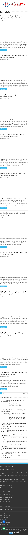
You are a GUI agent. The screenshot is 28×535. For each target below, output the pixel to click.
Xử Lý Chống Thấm (5, 515)
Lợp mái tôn (3, 20)
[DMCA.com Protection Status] (14, 532)
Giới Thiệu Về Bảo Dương (6, 494)
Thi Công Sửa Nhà (4, 513)
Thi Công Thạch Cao (5, 517)
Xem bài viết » (3, 50)
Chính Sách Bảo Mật (5, 501)
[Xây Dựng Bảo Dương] (14, 4)
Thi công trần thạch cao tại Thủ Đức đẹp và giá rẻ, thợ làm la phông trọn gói (17, 418)
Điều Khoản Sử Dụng (5, 499)
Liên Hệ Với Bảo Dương (6, 497)
